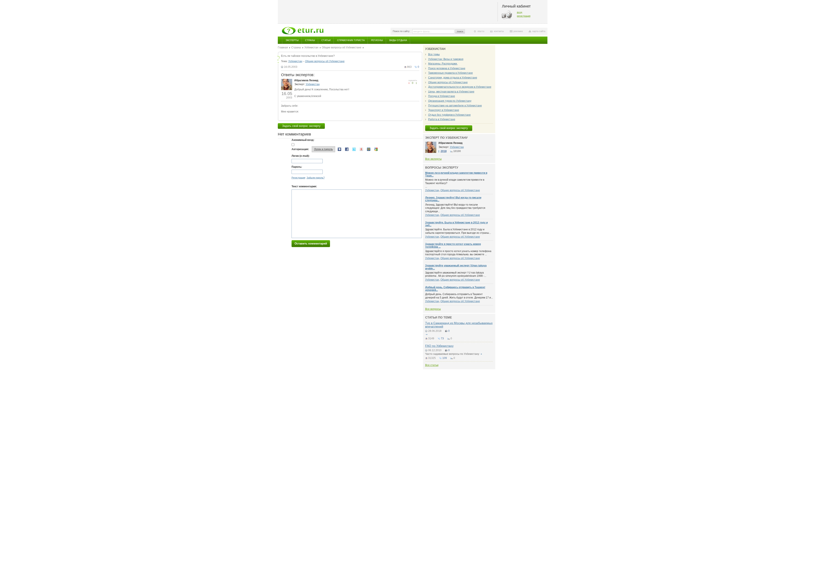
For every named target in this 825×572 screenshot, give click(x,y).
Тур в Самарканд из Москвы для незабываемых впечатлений (459, 324)
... (454, 183)
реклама (518, 31)
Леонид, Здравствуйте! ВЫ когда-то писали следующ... (453, 199)
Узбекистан (311, 47)
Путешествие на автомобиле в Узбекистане (455, 105)
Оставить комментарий (311, 243)
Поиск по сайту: (401, 31)
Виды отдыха (398, 40)
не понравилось (416, 83)
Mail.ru (369, 149)
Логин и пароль (323, 149)
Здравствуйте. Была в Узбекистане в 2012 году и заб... (456, 224)
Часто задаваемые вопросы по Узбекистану (452, 353)
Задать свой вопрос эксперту (301, 126)
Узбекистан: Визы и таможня (445, 59)
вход (519, 12)
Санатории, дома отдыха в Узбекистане (452, 77)
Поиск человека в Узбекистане (446, 68)
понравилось (409, 83)
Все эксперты (433, 158)
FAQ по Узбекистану (439, 346)
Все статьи (431, 365)
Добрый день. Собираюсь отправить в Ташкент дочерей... (455, 289)
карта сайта (538, 31)
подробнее (426, 335)
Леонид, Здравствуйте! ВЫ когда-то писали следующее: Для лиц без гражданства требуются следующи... (455, 208)
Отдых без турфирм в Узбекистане (449, 114)
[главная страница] (302, 31)
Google (376, 149)
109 (444, 358)
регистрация (523, 16)
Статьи (326, 40)
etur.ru (481, 31)
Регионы (377, 40)
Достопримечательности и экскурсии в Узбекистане (459, 86)
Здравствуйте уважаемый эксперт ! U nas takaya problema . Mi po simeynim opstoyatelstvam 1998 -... (455, 274)
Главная (283, 47)
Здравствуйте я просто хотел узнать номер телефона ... (453, 245)
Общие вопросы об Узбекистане (341, 47)
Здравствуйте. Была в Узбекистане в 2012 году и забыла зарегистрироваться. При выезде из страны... (458, 231)
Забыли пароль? (316, 177)
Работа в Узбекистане (441, 119)
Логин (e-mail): (301, 155)
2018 (444, 151)
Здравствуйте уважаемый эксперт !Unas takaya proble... (456, 267)
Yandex (361, 149)
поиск (460, 31)
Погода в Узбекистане (441, 96)
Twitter (354, 149)
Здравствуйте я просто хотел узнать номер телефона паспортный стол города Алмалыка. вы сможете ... (458, 253)
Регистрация (298, 177)
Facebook (347, 149)
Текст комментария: (304, 186)
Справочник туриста (351, 40)
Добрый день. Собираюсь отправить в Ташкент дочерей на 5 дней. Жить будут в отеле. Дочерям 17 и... (459, 296)
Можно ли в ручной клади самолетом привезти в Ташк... (456, 174)
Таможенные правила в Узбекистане (450, 72)
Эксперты (292, 40)
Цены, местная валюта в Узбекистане (451, 91)
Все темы (434, 54)
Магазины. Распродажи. (443, 63)
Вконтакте (339, 149)
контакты (499, 31)
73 (442, 338)
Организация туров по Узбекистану (449, 100)
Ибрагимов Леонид (306, 80)
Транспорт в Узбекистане (443, 110)
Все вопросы (433, 309)
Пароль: (297, 166)
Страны (310, 40)
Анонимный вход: (303, 139)
